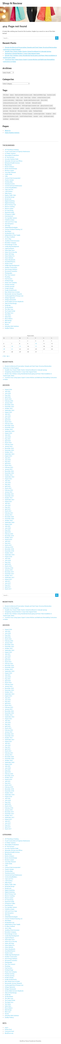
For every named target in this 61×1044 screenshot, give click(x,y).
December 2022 (9, 471)
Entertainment (9, 216)
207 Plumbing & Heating (12, 149)
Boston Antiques (9, 166)
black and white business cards (23, 95)
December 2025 (9, 404)
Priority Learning (9, 284)
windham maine (14, 119)
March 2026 (8, 399)
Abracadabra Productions (12, 155)
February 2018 (9, 568)
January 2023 (8, 469)
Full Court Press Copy (11, 221)
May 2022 (7, 484)
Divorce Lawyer (9, 208)
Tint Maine (8, 315)
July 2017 (7, 581)
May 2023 (7, 461)
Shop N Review (12, 3)
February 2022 (9, 490)
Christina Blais (9, 182)
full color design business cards (12, 105)
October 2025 (9, 408)
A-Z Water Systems (10, 153)
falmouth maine (36, 103)
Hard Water (8, 231)
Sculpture (48, 113)
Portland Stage (9, 280)
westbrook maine (49, 116)
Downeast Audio (9, 212)
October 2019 (9, 537)
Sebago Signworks (10, 297)
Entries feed (8, 1029)
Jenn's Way (8, 239)
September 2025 (9, 410)
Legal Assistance (9, 248)
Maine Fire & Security (11, 252)
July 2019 (7, 541)
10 (36, 343)
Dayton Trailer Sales (10, 195)
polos (30, 111)
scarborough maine (39, 113)
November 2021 (9, 496)
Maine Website (9, 258)
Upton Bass (8, 316)
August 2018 (8, 556)
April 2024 (8, 440)
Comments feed (9, 1031)
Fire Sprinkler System (11, 218)
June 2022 (8, 482)
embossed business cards (10, 103)
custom (34, 97)
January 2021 (8, 515)
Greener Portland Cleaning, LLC (13, 229)
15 (20, 346)
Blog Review (8, 164)
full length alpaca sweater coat (30, 105)
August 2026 (8, 389)
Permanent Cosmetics (11, 271)
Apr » (8, 356)
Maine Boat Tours (10, 250)
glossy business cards (47, 105)
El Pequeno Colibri (10, 214)
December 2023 (9, 448)
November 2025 (9, 406)
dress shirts (44, 100)
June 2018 (8, 560)
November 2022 (9, 473)
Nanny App (52, 108)
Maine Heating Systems (12, 132)
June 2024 (8, 437)
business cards (51, 95)
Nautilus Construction (11, 267)
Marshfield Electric (10, 261)
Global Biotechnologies (11, 227)
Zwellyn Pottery (9, 328)
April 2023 (8, 463)
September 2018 (9, 554)
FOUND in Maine (9, 220)
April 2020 (8, 532)
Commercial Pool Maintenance (13, 185)
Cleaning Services (10, 183)
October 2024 (9, 429)
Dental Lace (8, 199)
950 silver (6, 95)
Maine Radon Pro (9, 256)
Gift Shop (7, 225)
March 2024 (8, 442)
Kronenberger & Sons (11, 244)
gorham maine (7, 108)
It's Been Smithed (10, 237)
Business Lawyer (9, 170)
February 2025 (9, 423)
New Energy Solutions (11, 269)
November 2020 (9, 518)
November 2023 (9, 450)
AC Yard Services (9, 157)
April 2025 (8, 420)
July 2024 (7, 435)
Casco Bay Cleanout (10, 172)
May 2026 (7, 395)
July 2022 (7, 480)
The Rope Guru (9, 313)
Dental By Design (9, 197)
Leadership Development (12, 246)
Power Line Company (11, 282)
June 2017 (8, 583)
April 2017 (8, 587)
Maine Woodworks (10, 259)
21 (12, 349)
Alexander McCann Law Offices (13, 161)
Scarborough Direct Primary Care (14, 296)
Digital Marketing (10, 201)
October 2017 (9, 575)
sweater (35, 116)
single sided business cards (10, 116)
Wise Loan (8, 322)
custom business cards (43, 97)
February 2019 (9, 547)
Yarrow (7, 324)
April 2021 (8, 509)
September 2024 (9, 431)
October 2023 (9, 452)
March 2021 (8, 511)
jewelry (28, 108)
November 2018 (9, 551)
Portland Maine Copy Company (12, 113)
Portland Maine (37, 111)
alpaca (12, 95)
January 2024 (8, 446)
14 (12, 346)
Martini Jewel (8, 263)
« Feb (4, 356)
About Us (8, 130)
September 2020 (9, 522)
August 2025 (8, 412)
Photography (8, 273)
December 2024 (9, 425)
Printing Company (27, 113)
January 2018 (8, 570)
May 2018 (7, 562)
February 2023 (9, 467)
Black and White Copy (40, 95)
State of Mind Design (11, 303)
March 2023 (8, 465)
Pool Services (8, 278)
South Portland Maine (26, 116)
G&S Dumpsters (9, 223)
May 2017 (7, 585)
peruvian (5, 111)
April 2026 (8, 397)
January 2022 (8, 492)
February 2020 (9, 534)
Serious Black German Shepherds (14, 301)
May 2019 (7, 543)
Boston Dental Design (11, 168)
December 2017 (9, 571)
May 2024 (7, 439)
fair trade (21, 103)
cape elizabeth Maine (9, 97)
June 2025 (8, 416)
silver (54, 113)
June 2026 (8, 393)
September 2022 (9, 477)
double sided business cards (31, 100)
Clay (18, 97)
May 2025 (7, 418)
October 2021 (9, 497)
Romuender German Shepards (13, 294)
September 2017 (9, 577)
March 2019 (8, 545)
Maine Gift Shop (9, 254)
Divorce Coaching (10, 206)
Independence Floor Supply (12, 235)
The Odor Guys (9, 309)
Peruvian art (13, 111)
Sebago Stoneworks (10, 299)
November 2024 (9, 427)
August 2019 (8, 539)
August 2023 (8, 456)
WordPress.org (9, 1033)
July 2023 (7, 458)
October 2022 (9, 475)
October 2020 (9, 520)
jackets (22, 108)
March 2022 (8, 488)
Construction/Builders (11, 187)
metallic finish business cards (39, 108)
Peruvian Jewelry (22, 111)
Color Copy (27, 97)
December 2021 (9, 494)
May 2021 (7, 507)
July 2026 (7, 391)
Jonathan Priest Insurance (12, 240)
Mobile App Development (12, 265)
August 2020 (8, 524)
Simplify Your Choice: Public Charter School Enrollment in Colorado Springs (28, 51)
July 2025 (7, 414)
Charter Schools (9, 180)
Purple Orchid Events (11, 290)
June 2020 (8, 528)
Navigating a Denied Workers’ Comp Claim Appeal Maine (22, 53)
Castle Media (8, 174)
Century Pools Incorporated (12, 178)
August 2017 (8, 579)
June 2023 (8, 459)
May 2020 (7, 530)
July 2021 (7, 503)
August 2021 (8, 501)
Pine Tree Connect (10, 275)
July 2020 (7, 526)
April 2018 (8, 564)
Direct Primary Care (10, 204)
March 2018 (8, 566)
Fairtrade (28, 103)
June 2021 (8, 505)
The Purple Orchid (10, 311)
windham (5, 119)
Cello (6, 176)
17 (36, 346)
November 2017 (9, 573)
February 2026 (9, 401)
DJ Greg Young (9, 210)
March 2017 (8, 589)
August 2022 (8, 478)
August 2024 (8, 433)
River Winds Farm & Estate (12, 292)
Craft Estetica (8, 191)
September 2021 (9, 499)
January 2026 (8, 402)
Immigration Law (9, 233)
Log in (6, 1027)
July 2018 (7, 558)
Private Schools (9, 288)
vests (40, 116)
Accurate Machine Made (11, 159)
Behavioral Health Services (12, 163)
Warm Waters (9, 318)
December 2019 (9, 535)
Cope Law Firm (9, 189)
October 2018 (9, 552)
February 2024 (9, 444)
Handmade (16, 108)
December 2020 (9, 516)
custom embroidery (8, 100)
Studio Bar (8, 305)
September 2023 (9, 454)
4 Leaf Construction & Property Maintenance (17, 151)
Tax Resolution (9, 307)
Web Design (8, 320)
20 (4, 349)
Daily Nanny (19, 100)
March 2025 (8, 421)
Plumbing (7, 277)
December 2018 (9, 549)
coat (21, 97)
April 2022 (8, 486)
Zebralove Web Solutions (12, 326)
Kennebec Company (10, 242)
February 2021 (9, 513)
